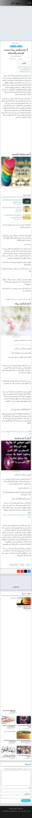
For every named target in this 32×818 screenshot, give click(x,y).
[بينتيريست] (22, 571)
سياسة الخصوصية (13, 811)
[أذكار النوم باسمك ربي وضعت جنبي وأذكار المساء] (8, 720)
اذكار (21, 565)
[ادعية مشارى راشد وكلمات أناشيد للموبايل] (8, 735)
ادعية (27, 565)
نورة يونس (20, 58)
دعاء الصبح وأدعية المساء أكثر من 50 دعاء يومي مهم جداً (24, 741)
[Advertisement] (16, 23)
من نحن (19, 811)
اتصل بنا (28, 811)
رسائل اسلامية (13, 565)
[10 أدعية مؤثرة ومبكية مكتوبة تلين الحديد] (24, 750)
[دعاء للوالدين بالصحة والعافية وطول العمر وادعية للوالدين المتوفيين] (27, 216)
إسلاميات (13, 43)
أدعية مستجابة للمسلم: (24, 67)
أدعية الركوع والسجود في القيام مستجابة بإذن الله (24, 607)
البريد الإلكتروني (27, 793)
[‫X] (25, 571)
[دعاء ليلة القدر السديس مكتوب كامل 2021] (8, 653)
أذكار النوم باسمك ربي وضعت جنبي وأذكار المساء (9, 726)
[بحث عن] (24, 3)
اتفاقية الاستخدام (5, 811)
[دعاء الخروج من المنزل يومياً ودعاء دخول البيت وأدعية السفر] (27, 209)
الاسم (30, 787)
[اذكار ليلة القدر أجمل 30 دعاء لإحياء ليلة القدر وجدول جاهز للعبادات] (27, 201)
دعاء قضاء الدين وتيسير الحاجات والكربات (16, 299)
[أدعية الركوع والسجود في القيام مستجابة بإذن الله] (24, 601)
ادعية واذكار (13, 46)
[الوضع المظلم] (22, 3)
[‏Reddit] (18, 571)
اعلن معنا (24, 811)
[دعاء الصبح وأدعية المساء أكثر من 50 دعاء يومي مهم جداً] (24, 735)
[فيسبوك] (29, 571)
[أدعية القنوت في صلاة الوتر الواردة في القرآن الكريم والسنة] (8, 750)
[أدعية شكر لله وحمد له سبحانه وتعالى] (24, 720)
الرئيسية (18, 43)
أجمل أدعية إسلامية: (24, 71)
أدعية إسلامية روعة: (25, 69)
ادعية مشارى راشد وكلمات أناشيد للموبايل (9, 741)
